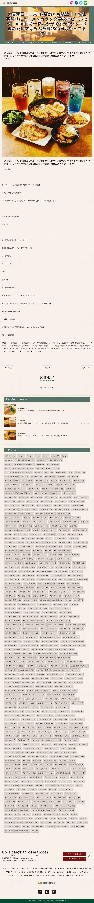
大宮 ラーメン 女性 (48, 711)
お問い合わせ (40, 464)
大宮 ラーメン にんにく (66, 810)
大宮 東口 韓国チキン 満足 (14, 637)
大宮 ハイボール (28, 769)
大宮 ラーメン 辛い (26, 687)
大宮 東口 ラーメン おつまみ (34, 674)
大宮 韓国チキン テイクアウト (61, 600)
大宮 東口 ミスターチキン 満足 (50, 637)
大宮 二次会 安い (44, 584)
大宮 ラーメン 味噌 (11, 493)
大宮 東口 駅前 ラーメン (80, 736)
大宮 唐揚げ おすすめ (12, 567)
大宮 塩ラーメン (79, 481)
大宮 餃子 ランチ (62, 724)
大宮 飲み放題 (40, 547)
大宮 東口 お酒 (65, 629)
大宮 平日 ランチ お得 (69, 522)
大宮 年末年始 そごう (30, 658)
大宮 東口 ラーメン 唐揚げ (30, 633)
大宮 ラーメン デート (50, 761)
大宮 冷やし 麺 (25, 530)
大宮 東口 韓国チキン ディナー (63, 650)
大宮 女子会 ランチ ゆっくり (46, 580)
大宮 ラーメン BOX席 (77, 827)
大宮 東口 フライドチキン (49, 617)
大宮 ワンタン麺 (46, 822)
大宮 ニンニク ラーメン (12, 773)
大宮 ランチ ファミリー (61, 505)
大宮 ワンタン (82, 822)
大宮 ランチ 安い (56, 678)
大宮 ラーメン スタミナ (12, 814)
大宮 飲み (73, 814)
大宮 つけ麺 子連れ (44, 720)
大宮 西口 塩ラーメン (40, 518)
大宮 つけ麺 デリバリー (12, 522)
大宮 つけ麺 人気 (10, 724)
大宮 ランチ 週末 (39, 802)
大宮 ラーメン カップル (67, 761)
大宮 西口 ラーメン (26, 514)
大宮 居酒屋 (74, 604)
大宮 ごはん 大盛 (74, 798)
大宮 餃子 (49, 538)
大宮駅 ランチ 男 (23, 740)
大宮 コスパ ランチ (11, 752)
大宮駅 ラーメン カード (44, 752)
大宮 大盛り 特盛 (10, 703)
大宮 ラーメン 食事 (38, 740)
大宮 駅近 (35, 831)
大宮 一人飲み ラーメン (12, 575)
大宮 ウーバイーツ (60, 501)
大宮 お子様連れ (27, 485)
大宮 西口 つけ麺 (46, 501)
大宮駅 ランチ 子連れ (62, 736)
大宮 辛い (79, 785)
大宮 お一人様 (83, 522)
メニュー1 (37, 456)
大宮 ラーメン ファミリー (13, 518)
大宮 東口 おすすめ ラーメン (69, 617)
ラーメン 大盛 (80, 802)
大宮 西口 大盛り (77, 505)
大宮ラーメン (39, 473)
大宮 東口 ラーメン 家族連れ (14, 666)
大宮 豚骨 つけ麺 (55, 596)
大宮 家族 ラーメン (39, 555)
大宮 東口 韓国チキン (12, 633)
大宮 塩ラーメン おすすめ (50, 641)
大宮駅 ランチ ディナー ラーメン (33, 695)
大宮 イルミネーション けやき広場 (72, 641)
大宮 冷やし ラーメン (41, 526)
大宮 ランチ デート (11, 514)
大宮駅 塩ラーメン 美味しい (78, 744)
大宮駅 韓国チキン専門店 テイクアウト (73, 645)
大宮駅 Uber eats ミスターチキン (14, 691)
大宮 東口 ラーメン (80, 543)
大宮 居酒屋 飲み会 (35, 777)
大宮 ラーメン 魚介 (20, 534)
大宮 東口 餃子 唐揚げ (31, 641)
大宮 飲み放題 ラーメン (12, 827)
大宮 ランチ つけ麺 (11, 530)
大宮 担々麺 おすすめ (72, 555)
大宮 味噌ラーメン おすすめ (46, 559)
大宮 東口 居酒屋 (10, 547)
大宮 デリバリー (73, 477)
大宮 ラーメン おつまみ (12, 765)
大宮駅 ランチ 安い (11, 682)
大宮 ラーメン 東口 (79, 773)
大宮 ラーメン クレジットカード (15, 757)
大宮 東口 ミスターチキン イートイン (17, 650)
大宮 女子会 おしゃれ (75, 575)
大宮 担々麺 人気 (10, 571)
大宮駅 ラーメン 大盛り (77, 732)
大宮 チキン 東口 (49, 781)
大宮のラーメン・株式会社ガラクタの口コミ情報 (19, 468)
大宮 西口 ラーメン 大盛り (60, 666)
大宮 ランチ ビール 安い (45, 715)
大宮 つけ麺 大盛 (65, 497)
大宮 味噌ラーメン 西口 (12, 555)
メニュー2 (46, 456)
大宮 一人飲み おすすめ (26, 571)
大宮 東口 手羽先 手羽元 (36, 662)
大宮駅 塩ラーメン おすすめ (33, 748)
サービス (29, 456)
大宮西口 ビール (61, 473)
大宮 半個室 (42, 790)
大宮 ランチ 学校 (77, 703)
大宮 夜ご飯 (9, 822)
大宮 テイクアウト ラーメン (14, 543)
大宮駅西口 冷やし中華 (80, 530)
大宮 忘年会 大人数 (24, 596)
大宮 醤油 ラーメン (49, 543)
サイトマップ (80, 876)
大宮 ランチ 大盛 (10, 497)
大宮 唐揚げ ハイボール (45, 567)
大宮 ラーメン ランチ (71, 740)
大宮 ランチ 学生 (10, 798)
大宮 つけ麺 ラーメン (22, 831)
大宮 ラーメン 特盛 (11, 785)
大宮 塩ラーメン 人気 (12, 538)
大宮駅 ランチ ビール (27, 715)
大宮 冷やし (73, 818)
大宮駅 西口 (50, 827)
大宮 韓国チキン (10, 604)
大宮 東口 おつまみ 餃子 (67, 633)
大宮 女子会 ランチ (28, 580)
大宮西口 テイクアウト (12, 485)
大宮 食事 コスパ (63, 711)
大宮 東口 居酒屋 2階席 (74, 662)
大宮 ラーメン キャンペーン (60, 769)
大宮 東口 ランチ (31, 637)
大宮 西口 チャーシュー (12, 695)
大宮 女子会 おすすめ (58, 575)
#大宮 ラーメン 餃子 (47, 388)
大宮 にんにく (24, 810)
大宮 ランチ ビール (11, 715)
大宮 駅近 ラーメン (42, 481)
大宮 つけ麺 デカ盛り (76, 765)
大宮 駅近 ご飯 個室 (62, 510)
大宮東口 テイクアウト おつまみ (35, 625)
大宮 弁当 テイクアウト (72, 518)
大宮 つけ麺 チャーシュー (64, 785)
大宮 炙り (36, 530)
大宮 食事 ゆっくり (62, 707)
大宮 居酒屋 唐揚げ (79, 563)
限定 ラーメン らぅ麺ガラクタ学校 (53, 489)
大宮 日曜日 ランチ (56, 518)
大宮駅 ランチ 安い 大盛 (73, 678)
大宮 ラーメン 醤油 (30, 600)
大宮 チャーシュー (10, 526)
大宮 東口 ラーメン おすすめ (37, 757)
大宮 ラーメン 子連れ (32, 711)
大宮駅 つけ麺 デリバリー (33, 699)
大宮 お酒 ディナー (29, 728)
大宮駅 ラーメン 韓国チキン (64, 687)
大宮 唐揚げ (37, 761)
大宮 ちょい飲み (49, 534)
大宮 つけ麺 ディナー (64, 781)
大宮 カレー (9, 831)
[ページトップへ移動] (90, 856)
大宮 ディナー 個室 (11, 818)
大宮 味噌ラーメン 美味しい (14, 563)
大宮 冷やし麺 (73, 538)
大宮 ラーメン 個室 (46, 765)
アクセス (64, 456)
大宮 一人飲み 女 (76, 571)
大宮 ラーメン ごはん (12, 781)
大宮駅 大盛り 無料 (53, 695)
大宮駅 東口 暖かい (11, 670)
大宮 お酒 (68, 547)
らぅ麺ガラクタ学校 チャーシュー (15, 489)
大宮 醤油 (27, 518)
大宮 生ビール (62, 818)
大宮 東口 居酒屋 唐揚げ (13, 600)
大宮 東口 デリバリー (49, 633)
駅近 (84, 473)
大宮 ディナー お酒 (24, 802)
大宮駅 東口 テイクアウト (55, 674)
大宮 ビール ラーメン (26, 547)
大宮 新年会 (37, 814)
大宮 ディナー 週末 (53, 802)
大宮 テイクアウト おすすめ (70, 699)
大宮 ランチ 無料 (64, 530)
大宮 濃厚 (48, 551)
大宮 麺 (52, 818)
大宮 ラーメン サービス (45, 773)
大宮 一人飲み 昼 (28, 575)
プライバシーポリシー (53, 464)
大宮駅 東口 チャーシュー (74, 674)
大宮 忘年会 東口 (24, 592)
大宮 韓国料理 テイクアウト (27, 604)
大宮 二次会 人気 (42, 588)
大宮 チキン (64, 777)
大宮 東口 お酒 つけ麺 (12, 621)
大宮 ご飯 (18, 822)
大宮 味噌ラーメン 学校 (51, 814)
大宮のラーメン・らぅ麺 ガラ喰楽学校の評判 (49, 460)
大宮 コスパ (39, 785)
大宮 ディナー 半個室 (61, 720)
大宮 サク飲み (60, 534)
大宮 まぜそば (49, 477)
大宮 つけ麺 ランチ (11, 810)
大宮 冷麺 (8, 534)
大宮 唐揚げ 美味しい (29, 567)
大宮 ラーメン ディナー (12, 744)
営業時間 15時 (23, 497)
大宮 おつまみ (37, 551)
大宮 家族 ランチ (35, 534)
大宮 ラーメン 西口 (11, 777)
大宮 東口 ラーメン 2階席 (68, 654)
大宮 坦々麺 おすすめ (55, 555)
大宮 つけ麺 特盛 (22, 806)
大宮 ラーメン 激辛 (11, 687)
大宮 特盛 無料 (59, 822)
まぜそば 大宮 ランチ (12, 505)
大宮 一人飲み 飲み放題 (44, 571)
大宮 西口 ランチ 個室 (76, 501)
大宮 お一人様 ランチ (81, 497)
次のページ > (86, 368)
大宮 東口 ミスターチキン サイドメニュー (18, 654)
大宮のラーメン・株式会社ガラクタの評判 (47, 468)
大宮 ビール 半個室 (44, 728)
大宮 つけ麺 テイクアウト (28, 510)
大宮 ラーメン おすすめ (56, 625)
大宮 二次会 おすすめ (27, 588)
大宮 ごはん (52, 790)
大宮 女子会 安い (81, 580)
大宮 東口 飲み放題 (63, 658)
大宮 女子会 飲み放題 (66, 580)
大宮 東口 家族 (45, 600)
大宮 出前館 (26, 555)
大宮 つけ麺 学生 (27, 794)
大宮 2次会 (83, 818)
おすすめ (77, 473)
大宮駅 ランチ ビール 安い (65, 715)
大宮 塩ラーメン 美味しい (13, 748)
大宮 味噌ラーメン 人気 (71, 596)
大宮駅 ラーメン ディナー (31, 744)
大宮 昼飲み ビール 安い (59, 526)
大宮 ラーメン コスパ (12, 720)
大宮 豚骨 (26, 827)
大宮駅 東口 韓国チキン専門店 (28, 645)
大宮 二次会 (50, 785)
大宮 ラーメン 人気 (29, 522)
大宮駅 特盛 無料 (68, 695)
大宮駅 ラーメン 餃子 (51, 748)
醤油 (46, 473)
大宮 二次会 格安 (58, 584)
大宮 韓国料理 (78, 600)
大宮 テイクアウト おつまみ (63, 551)
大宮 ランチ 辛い (33, 489)
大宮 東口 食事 (78, 629)
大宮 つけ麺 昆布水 (65, 790)
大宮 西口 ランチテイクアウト (14, 501)
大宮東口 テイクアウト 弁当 (14, 625)
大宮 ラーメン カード (27, 752)
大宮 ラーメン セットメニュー (31, 781)
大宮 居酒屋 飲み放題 (63, 773)
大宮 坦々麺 (25, 678)
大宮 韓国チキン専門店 (61, 604)
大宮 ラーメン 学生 (29, 773)
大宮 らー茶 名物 (36, 497)
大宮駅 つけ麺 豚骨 (11, 477)
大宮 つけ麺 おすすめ (51, 699)
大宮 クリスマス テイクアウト (75, 625)
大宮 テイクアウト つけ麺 (48, 563)
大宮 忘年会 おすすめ (75, 588)
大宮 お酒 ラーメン (51, 777)
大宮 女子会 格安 (42, 575)
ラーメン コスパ (68, 802)
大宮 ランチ (56, 493)
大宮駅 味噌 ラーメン (31, 822)
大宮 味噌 (54, 481)
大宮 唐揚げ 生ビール (63, 567)
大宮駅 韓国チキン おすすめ (49, 645)
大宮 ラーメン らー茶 (45, 703)
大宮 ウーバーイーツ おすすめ (28, 707)
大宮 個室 (23, 777)
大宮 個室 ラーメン (46, 806)
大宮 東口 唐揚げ (64, 563)
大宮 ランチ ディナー (49, 530)
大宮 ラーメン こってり (42, 493)
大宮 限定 (73, 526)
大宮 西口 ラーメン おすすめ (59, 757)
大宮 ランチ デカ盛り (44, 682)
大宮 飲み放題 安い (11, 551)
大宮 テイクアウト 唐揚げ (13, 584)
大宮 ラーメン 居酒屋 (68, 748)
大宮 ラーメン (70, 489)
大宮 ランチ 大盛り (60, 682)
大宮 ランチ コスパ (69, 493)
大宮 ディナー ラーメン (26, 798)
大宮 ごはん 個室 (71, 794)
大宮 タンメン (71, 822)
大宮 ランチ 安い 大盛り (40, 678)
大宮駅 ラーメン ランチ (54, 547)
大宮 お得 (34, 806)
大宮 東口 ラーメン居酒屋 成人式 (37, 666)
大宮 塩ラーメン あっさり (27, 703)
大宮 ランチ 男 (10, 740)
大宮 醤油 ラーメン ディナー (63, 728)
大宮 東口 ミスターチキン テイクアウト (67, 670)
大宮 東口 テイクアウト (12, 617)
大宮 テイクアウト (36, 477)
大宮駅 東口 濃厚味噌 (27, 670)
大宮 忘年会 (26, 814)
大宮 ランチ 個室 (26, 818)
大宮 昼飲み (9, 481)
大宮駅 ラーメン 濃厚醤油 (44, 687)
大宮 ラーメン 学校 (28, 538)
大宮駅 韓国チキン (10, 645)
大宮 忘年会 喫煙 (10, 592)
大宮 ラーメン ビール (64, 559)
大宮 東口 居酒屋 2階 (44, 670)
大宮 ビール (42, 522)
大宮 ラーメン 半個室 (54, 740)
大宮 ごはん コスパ (60, 798)
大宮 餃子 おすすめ (46, 510)
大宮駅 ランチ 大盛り (27, 682)
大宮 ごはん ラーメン (77, 720)
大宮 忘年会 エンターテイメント (60, 592)
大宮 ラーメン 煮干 (81, 728)
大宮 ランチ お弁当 (63, 514)
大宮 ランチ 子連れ (46, 736)
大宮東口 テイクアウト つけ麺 (37, 608)
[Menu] (90, 2)
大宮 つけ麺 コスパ (42, 769)
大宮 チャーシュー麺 (32, 501)
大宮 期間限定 (60, 477)
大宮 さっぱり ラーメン (33, 543)
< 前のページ (8, 368)
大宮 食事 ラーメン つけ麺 (14, 711)
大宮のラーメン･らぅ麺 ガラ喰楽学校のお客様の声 (19, 464)
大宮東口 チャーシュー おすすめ (60, 608)
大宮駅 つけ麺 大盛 (60, 744)
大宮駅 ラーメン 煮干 (27, 732)
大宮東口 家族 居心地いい (13, 612)
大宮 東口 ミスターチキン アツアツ (58, 621)
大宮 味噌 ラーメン (65, 543)
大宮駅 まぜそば (54, 522)
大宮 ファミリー (10, 608)
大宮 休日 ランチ (60, 538)
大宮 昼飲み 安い (31, 563)
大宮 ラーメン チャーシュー (44, 724)
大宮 (6, 456)
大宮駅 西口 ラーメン (12, 678)
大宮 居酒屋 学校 (60, 765)
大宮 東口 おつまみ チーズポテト (33, 621)
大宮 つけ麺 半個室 (26, 785)
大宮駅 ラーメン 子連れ (29, 736)
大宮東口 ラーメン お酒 (31, 612)
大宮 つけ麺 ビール (76, 777)
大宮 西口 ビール (62, 827)
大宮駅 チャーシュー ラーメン (65, 485)
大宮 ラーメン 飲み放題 (12, 769)
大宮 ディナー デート (12, 794)
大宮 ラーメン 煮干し (44, 505)
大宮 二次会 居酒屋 (11, 588)
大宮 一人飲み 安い (61, 571)
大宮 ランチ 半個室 (47, 707)
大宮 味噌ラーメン (26, 493)
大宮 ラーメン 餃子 (28, 505)
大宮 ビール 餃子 (76, 724)
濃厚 (52, 473)
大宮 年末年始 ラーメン (12, 658)
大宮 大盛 (64, 814)
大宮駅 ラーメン (25, 551)
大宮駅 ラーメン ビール (12, 761)
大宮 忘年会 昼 (10, 596)
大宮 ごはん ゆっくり (26, 724)
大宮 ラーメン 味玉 (25, 526)
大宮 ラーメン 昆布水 (44, 798)
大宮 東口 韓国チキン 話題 (14, 674)
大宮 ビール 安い (80, 547)
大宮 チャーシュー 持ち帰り (24, 481)
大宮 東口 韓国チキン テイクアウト (45, 654)
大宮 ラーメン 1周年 (78, 769)
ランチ (70, 473)
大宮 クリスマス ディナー (49, 629)
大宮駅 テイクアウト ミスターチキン (38, 691)
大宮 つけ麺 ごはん (38, 810)
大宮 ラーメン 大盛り (12, 736)
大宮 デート (32, 790)
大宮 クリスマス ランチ (12, 629)
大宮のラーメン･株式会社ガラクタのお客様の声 (18, 473)
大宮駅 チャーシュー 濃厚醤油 (44, 485)
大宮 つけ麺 (21, 608)
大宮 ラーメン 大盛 (51, 497)
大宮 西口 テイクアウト (79, 510)
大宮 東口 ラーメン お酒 (55, 662)
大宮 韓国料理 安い (44, 604)
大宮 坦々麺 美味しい (27, 559)
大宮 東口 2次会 (65, 612)
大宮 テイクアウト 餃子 (12, 728)
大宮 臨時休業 (9, 790)
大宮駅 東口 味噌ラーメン (79, 666)
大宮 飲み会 (26, 761)
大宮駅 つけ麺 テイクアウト (14, 699)
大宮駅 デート (46, 744)
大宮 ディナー (21, 790)
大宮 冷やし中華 (10, 802)
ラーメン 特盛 (9, 806)
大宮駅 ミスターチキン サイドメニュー (65, 691)
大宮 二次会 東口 (30, 584)
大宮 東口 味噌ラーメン (49, 612)
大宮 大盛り (24, 477)
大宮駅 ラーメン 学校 (30, 765)
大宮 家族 (40, 538)
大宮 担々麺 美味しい (40, 596)
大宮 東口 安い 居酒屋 (30, 617)
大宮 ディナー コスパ (29, 720)
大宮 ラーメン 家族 (11, 559)
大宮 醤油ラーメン (37, 827)
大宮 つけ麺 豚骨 (56, 794)
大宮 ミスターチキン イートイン (15, 662)
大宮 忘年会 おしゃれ (40, 592)
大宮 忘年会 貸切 (78, 592)
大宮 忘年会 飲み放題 (58, 588)
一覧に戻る (47, 368)
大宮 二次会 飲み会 (72, 584)
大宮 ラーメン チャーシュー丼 (45, 514)
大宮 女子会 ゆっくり (12, 580)
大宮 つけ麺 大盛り (42, 794)
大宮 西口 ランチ (66, 481)
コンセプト (21, 456)
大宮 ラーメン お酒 (79, 567)
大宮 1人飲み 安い (77, 711)
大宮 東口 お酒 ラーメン (70, 637)
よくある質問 (55, 456)
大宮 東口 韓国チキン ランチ (41, 650)
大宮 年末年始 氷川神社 (47, 658)
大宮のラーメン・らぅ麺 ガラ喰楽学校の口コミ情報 (19, 460)
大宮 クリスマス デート (30, 629)
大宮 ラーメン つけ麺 (75, 534)
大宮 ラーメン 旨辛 (75, 682)
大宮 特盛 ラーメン (41, 818)
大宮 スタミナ (51, 810)
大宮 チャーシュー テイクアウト (65, 806)
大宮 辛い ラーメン (11, 510)
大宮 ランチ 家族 (10, 707)
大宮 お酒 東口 (79, 781)
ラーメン (12, 456)
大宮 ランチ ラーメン (62, 703)
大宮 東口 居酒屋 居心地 (13, 641)
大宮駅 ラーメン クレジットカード (65, 752)
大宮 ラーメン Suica (77, 757)
